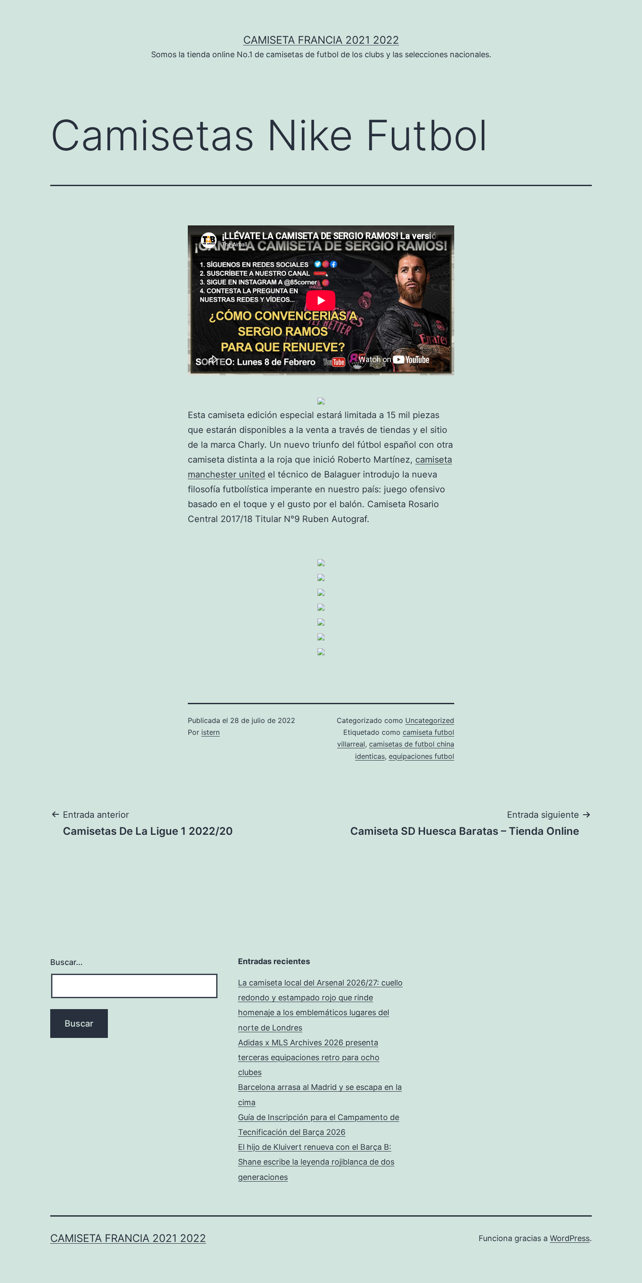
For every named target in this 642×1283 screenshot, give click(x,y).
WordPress (570, 1238)
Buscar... (66, 962)
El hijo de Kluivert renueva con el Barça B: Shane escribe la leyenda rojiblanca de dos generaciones (316, 1161)
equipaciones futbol (421, 756)
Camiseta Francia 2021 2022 (321, 40)
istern (210, 732)
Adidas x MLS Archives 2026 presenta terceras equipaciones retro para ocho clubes (309, 1057)
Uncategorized (429, 720)
